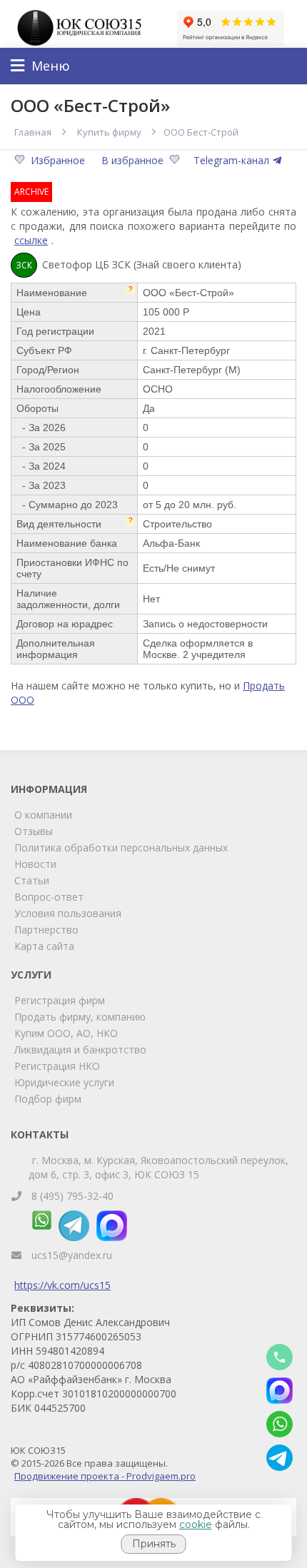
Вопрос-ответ (49, 897)
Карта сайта (44, 946)
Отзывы (33, 831)
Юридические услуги (64, 1082)
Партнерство (46, 929)
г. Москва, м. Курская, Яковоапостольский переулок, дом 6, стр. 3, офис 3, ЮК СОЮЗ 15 (158, 1167)
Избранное (59, 160)
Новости (35, 864)
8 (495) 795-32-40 (72, 1196)
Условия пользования (67, 913)
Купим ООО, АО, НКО (66, 1033)
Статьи (31, 880)
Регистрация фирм (59, 1000)
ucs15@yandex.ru (71, 1255)
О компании (43, 814)
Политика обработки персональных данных (121, 847)
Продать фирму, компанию (80, 1016)
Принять (154, 1543)
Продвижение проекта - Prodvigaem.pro (105, 1476)
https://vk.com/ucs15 (62, 1285)
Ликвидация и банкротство (80, 1049)
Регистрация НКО (57, 1066)
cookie (195, 1524)
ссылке (31, 240)
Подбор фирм (47, 1099)
